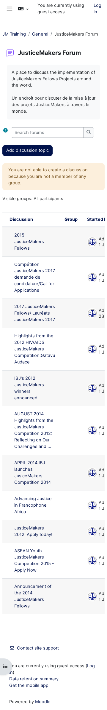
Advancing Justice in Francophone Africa (33, 505)
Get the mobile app (28, 685)
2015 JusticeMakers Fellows (29, 241)
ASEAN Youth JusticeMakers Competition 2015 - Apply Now (34, 560)
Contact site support (38, 648)
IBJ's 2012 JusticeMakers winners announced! (29, 388)
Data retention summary (34, 679)
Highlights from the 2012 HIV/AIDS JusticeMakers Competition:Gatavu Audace (34, 349)
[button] (23, 8)
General (40, 34)
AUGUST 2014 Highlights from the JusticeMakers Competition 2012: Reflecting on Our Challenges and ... (34, 430)
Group (71, 219)
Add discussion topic (27, 150)
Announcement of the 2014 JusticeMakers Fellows (32, 596)
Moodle (43, 701)
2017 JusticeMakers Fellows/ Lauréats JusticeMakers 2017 (34, 313)
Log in (97, 9)
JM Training (14, 34)
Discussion (21, 219)
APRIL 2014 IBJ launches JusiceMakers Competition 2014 (32, 472)
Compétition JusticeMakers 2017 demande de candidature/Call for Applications (34, 277)
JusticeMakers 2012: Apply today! (33, 531)
